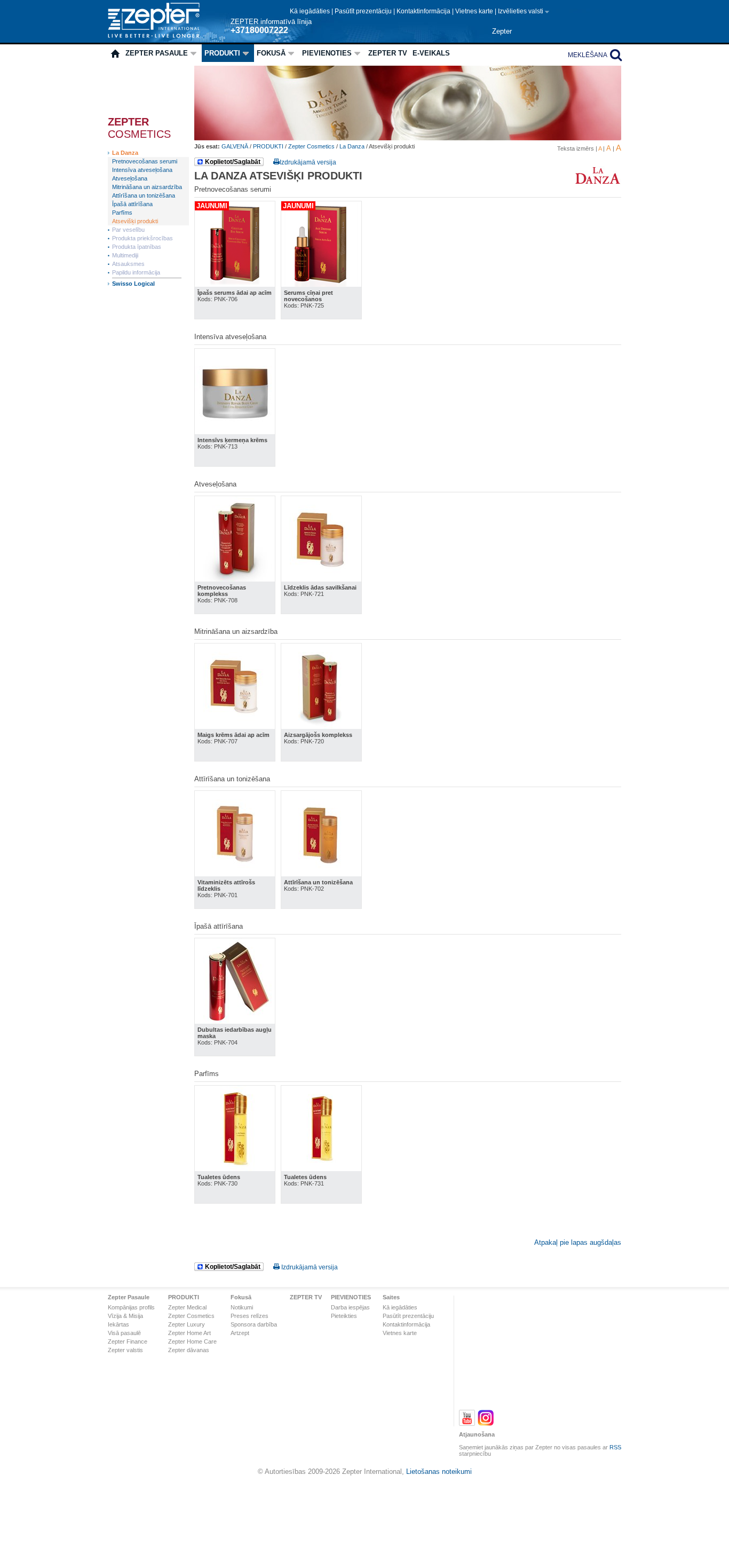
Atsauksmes (128, 264)
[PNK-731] (321, 1169)
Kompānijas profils (131, 1307)
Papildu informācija (136, 272)
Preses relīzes (249, 1316)
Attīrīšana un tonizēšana (143, 195)
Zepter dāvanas (188, 1350)
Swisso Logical (133, 283)
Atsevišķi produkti (135, 221)
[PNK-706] (235, 284)
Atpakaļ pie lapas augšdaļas (577, 1242)
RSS (615, 1447)
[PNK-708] (235, 579)
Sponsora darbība (254, 1324)
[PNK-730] (235, 1169)
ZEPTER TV (387, 53)
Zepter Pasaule (156, 53)
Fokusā (271, 53)
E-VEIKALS (431, 53)
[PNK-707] (235, 727)
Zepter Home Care (192, 1341)
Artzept (240, 1333)
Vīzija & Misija (125, 1316)
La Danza (125, 153)
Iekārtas (118, 1324)
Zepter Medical (187, 1307)
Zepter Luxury (186, 1324)
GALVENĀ (235, 146)
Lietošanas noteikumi (439, 1471)
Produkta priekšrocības (142, 238)
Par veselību (128, 229)
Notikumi (242, 1307)
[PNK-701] (235, 874)
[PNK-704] (235, 1021)
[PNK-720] (321, 727)
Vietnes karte (475, 11)
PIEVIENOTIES (327, 53)
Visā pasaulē (124, 1333)
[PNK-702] (321, 874)
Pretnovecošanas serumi (144, 161)
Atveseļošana (129, 178)
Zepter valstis (125, 1350)
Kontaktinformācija (424, 11)
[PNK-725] (321, 284)
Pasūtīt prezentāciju (364, 11)
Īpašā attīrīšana (132, 204)
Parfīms (122, 212)
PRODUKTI (222, 53)
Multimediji (125, 255)
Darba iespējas (350, 1307)
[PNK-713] (235, 432)
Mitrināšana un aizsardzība (147, 187)
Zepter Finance (127, 1341)
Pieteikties (344, 1316)
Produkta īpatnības (136, 247)
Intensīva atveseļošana (142, 170)
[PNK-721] (321, 579)
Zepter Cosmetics (311, 146)
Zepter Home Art (189, 1333)
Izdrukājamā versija (308, 162)
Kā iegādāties (310, 11)
